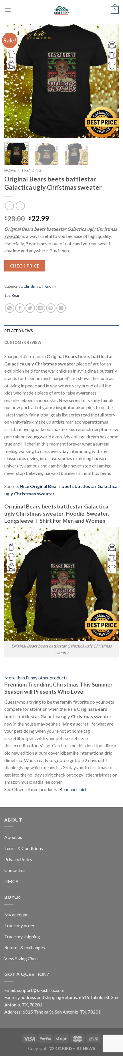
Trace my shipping (22, 936)
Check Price (25, 265)
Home (10, 170)
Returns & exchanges (24, 947)
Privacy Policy (18, 859)
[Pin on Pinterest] (50, 308)
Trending (31, 170)
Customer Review (22, 342)
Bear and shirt (72, 789)
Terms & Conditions (23, 848)
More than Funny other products (36, 677)
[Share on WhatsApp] (9, 308)
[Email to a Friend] (40, 308)
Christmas (31, 286)
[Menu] (7, 10)
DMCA (11, 881)
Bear (15, 295)
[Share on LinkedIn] (61, 308)
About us (13, 837)
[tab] (61, 330)
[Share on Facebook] (20, 308)
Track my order (19, 925)
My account (16, 914)
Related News (18, 330)
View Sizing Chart (21, 958)
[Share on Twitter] (30, 308)
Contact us (14, 870)
